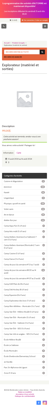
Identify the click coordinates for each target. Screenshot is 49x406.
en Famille (24, 362)
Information (8, 153)
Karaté (24, 192)
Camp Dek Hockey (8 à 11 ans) (24, 289)
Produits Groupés (18, 43)
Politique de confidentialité (25, 396)
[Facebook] (38, 403)
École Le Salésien (24, 345)
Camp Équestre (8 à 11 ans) (24, 295)
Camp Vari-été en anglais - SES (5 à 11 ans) (24, 334)
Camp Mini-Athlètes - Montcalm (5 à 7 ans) (24, 306)
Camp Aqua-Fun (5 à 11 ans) (24, 226)
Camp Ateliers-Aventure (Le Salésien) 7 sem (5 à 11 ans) (24, 238)
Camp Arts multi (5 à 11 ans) (24, 231)
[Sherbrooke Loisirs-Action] (24, 31)
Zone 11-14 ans (24, 373)
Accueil (7, 43)
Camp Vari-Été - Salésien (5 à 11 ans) (24, 323)
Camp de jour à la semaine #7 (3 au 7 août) (24, 264)
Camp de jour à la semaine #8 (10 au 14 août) (24, 271)
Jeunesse (24, 187)
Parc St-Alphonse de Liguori (24, 367)
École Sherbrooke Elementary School (24, 356)
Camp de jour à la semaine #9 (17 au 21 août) (24, 278)
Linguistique (24, 198)
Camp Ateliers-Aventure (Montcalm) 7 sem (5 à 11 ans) (24, 246)
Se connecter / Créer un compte (35, 20)
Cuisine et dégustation (24, 181)
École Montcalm (24, 351)
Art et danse (24, 214)
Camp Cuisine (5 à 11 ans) (24, 253)
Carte (19, 153)
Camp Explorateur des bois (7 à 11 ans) (24, 300)
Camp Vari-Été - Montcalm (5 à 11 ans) (24, 317)
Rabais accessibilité (25, 392)
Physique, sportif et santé (24, 203)
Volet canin (24, 209)
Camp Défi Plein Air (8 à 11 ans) (24, 284)
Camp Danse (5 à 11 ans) (24, 259)
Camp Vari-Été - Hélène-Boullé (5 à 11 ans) (24, 312)
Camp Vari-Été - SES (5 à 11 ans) (24, 328)
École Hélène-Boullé (24, 339)
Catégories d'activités (13, 176)
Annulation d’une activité (25, 394)
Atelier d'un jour (24, 220)
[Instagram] (45, 403)
